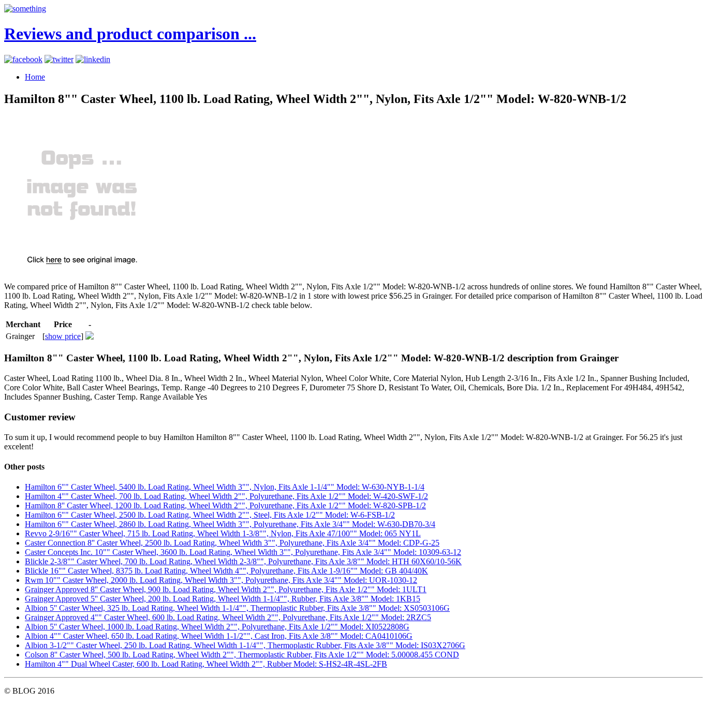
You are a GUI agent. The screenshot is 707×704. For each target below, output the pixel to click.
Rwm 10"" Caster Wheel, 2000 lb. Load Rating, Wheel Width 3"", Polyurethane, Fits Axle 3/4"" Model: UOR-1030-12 (221, 580)
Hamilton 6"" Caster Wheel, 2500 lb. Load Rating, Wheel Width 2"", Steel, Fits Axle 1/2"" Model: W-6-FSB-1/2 (210, 514)
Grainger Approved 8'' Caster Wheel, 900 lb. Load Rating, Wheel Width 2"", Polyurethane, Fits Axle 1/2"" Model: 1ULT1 (225, 589)
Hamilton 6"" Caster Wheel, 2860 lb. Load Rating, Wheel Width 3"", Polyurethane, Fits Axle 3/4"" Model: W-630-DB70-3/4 (230, 524)
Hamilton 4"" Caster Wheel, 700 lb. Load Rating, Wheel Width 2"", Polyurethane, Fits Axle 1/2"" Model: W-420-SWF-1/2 (226, 496)
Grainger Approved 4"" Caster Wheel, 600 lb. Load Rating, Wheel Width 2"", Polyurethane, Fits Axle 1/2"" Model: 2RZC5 (228, 617)
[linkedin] (93, 59)
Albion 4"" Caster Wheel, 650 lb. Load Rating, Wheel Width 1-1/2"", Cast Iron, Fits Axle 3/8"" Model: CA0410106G (219, 636)
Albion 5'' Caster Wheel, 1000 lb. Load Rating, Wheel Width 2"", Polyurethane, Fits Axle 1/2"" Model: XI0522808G (217, 626)
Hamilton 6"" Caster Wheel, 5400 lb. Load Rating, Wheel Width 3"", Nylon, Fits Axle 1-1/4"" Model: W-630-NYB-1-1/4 (224, 486)
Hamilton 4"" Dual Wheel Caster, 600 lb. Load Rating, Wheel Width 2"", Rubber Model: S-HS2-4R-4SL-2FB (206, 663)
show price (63, 336)
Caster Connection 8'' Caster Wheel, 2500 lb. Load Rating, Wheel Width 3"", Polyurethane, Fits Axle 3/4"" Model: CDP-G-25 (232, 542)
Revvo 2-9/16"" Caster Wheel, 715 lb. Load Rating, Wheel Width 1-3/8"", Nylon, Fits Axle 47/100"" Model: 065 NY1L (223, 533)
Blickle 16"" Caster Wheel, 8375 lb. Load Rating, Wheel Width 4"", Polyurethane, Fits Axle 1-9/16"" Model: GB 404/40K (226, 570)
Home (35, 76)
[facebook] (23, 59)
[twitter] (59, 59)
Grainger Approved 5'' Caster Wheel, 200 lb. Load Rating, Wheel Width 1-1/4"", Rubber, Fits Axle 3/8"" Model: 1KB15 (222, 598)
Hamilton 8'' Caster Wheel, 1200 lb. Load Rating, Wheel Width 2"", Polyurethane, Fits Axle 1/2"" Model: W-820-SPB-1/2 (225, 505)
